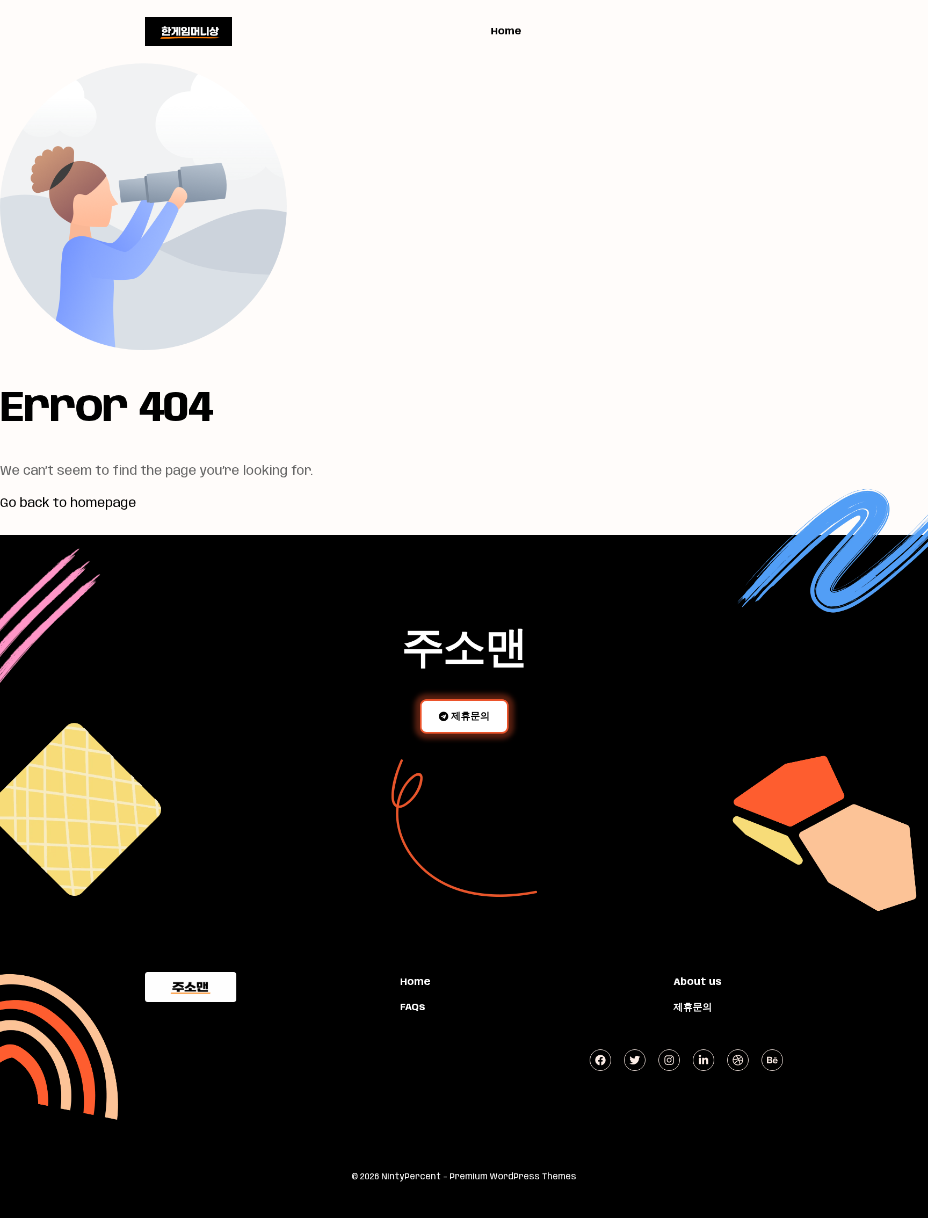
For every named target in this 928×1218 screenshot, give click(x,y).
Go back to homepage (68, 503)
